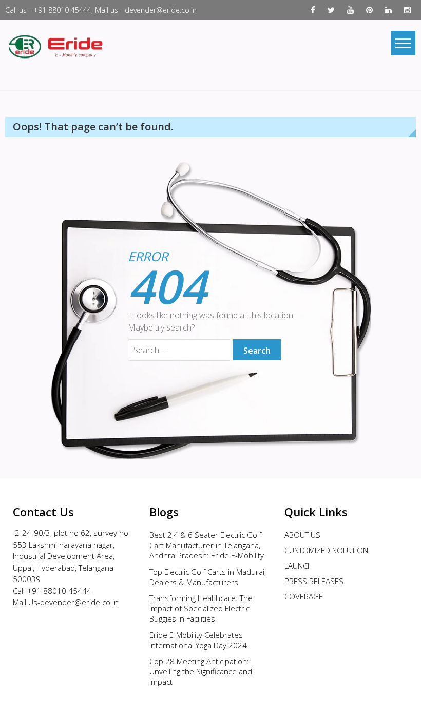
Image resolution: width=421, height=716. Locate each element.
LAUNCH (298, 565)
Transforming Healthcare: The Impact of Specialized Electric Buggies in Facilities (201, 608)
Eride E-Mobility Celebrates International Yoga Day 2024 (198, 640)
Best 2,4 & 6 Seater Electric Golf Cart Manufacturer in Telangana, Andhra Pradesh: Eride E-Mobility (206, 545)
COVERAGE (303, 596)
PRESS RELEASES (313, 581)
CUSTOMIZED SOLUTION (326, 550)
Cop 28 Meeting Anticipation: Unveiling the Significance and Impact (200, 671)
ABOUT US (302, 535)
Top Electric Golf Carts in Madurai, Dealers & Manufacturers (207, 577)
